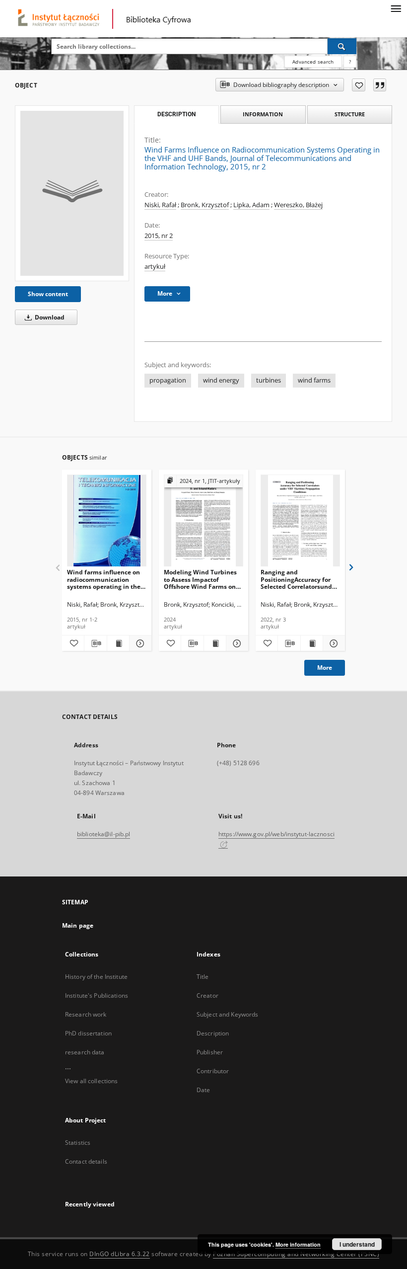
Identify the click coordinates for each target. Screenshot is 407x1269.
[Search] (342, 46)
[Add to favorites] (358, 85)
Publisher (210, 1052)
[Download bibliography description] (95, 643)
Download (49, 317)
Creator (207, 995)
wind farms (314, 380)
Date (203, 1090)
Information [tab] (263, 114)
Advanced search (313, 61)
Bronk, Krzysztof (205, 205)
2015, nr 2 (158, 236)
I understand (357, 1244)
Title (203, 976)
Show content (48, 294)
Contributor (213, 1071)
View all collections (91, 1081)
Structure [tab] (350, 114)
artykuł (154, 266)
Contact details (86, 1161)
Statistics (77, 1142)
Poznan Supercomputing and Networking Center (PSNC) (296, 1254)
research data (85, 1052)
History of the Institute (96, 976)
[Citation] (379, 85)
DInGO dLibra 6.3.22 (119, 1254)
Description (213, 1033)
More (324, 667)
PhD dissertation (88, 1033)
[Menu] (396, 8)
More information (298, 1244)
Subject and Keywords (227, 1014)
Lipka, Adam (251, 205)
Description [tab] (176, 114)
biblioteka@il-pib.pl (103, 834)
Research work (86, 1014)
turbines (268, 380)
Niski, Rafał (160, 205)
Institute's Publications (96, 995)
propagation (167, 380)
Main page (77, 925)
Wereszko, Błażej (298, 205)
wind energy (221, 380)
